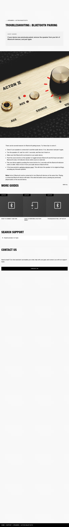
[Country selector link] (64, 3)
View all (65, 184)
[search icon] (56, 7)
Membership (45, 3)
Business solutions (36, 3)
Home (3, 525)
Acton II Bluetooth (21, 20)
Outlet (61, 3)
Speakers (11, 20)
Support (52, 7)
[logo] (6, 7)
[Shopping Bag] (62, 7)
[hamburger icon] (64, 7)
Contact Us (34, 268)
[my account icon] (59, 7)
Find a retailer (53, 3)
